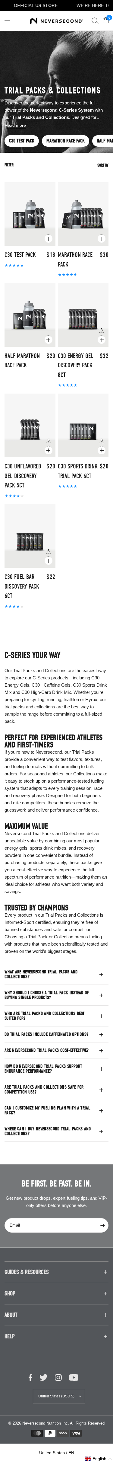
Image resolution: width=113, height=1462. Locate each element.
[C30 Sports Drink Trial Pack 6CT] (83, 425)
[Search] (95, 20)
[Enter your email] (102, 1225)
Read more (15, 125)
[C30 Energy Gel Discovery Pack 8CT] (83, 315)
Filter (9, 165)
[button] (98, 1458)
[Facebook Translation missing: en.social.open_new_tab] (30, 1377)
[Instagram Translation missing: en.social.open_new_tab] (58, 1377)
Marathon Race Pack (65, 141)
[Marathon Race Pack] (83, 214)
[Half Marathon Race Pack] (30, 315)
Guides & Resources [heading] (27, 1272)
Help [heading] (10, 1336)
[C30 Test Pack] (30, 214)
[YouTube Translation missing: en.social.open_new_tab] (73, 1377)
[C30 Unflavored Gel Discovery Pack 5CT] (30, 425)
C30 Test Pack (21, 141)
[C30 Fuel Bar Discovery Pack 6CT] (30, 536)
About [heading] (11, 1314)
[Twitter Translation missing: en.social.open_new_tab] (43, 1377)
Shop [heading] (10, 1293)
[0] (104, 20)
